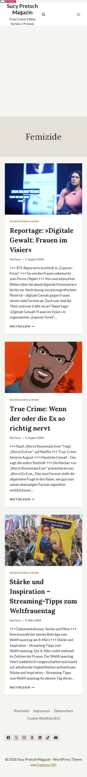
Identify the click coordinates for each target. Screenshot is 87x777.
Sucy (18, 259)
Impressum (41, 711)
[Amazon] (32, 737)
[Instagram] (24, 737)
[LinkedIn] (39, 737)
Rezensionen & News (24, 221)
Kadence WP (46, 765)
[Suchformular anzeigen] (43, 14)
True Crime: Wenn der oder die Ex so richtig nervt (38, 418)
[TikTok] (47, 737)
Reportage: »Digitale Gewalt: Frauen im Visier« (41, 240)
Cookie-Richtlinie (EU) (43, 718)
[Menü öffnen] (78, 14)
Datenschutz (63, 711)
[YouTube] (55, 737)
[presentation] (43, 189)
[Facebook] (8, 737)
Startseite (21, 711)
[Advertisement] (43, 71)
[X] (16, 737)
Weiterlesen (22, 326)
